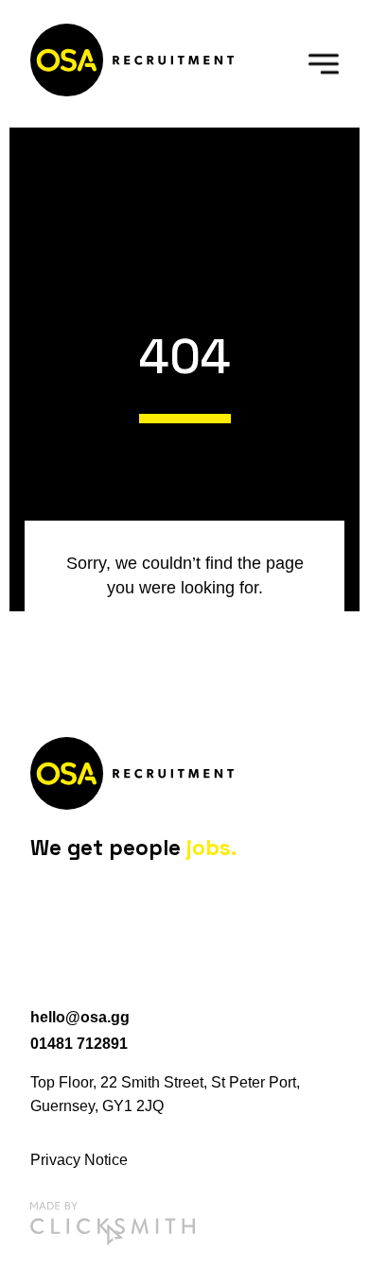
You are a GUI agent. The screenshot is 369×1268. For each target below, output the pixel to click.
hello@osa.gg (80, 1017)
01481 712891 (79, 1044)
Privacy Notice (79, 1160)
